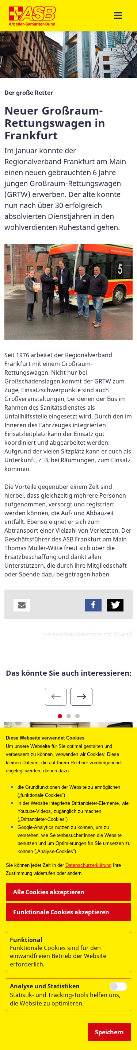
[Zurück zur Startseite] (32, 16)
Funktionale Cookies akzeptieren (61, 912)
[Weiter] (81, 697)
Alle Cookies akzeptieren (48, 892)
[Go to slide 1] (60, 716)
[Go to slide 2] (68, 716)
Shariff (123, 634)
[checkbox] (118, 986)
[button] (22, 605)
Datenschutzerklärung (88, 865)
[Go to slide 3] (77, 716)
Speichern (109, 1032)
